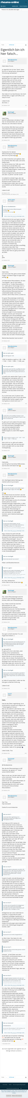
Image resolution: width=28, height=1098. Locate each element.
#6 (26, 403)
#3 (26, 193)
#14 (26, 1043)
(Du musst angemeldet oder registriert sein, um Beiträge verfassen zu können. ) (14, 1050)
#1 (26, 105)
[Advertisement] (14, 26)
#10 (26, 622)
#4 (26, 260)
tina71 (10, 694)
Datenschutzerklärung (13, 1088)
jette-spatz (11, 199)
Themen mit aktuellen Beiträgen (10, 9)
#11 (26, 688)
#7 (26, 450)
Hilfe (10, 1084)
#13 (26, 790)
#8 (26, 468)
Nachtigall (11, 112)
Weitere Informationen (17, 1095)
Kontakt (5, 1084)
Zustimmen (8, 1095)
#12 (26, 753)
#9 (26, 585)
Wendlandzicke (12, 60)
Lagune (10, 409)
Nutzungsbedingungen (19, 1084)
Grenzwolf (11, 759)
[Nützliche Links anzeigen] (25, 44)
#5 (26, 341)
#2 (26, 140)
